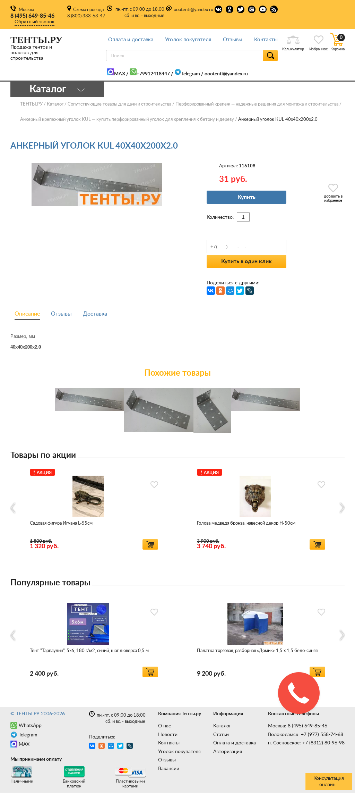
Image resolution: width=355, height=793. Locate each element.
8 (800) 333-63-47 (86, 16)
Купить (246, 197)
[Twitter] (240, 290)
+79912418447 (153, 74)
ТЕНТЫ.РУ (31, 104)
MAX (119, 74)
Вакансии (168, 768)
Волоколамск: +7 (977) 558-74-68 (305, 734)
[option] (94, 508)
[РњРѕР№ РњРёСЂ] (230, 290)
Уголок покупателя (188, 39)
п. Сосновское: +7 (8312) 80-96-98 (306, 743)
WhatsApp (30, 725)
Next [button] (342, 507)
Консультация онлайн (328, 781)
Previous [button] (13, 507)
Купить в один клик (246, 261)
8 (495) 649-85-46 (32, 16)
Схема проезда (88, 10)
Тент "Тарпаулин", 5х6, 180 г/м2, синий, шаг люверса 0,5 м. (90, 651)
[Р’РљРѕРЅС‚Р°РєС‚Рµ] (211, 290)
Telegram (190, 74)
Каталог (222, 726)
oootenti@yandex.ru (193, 10)
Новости (168, 734)
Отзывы (232, 39)
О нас (164, 726)
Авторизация (227, 751)
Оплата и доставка (130, 39)
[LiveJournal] (249, 290)
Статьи (221, 734)
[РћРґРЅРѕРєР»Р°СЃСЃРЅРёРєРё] (220, 290)
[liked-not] (154, 484)
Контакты (266, 39)
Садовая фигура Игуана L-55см (61, 523)
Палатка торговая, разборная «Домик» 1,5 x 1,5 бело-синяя (257, 651)
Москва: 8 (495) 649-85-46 (297, 726)
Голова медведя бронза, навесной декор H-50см (246, 523)
